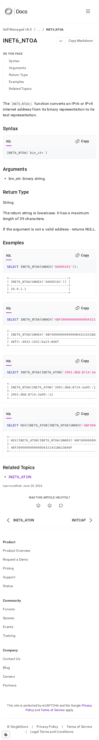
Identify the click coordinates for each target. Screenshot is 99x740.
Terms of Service (53, 710)
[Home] (16, 11)
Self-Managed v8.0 (17, 29)
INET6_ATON (20, 477)
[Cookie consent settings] (6, 734)
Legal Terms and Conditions (51, 732)
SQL (9, 141)
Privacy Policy (47, 727)
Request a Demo (15, 559)
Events (8, 627)
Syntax (14, 61)
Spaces (8, 618)
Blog (6, 668)
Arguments (17, 68)
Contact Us (11, 659)
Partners (9, 685)
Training (9, 636)
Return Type (18, 75)
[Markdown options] (61, 41)
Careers (9, 676)
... (39, 29)
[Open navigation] (88, 11)
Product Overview (16, 550)
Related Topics (20, 89)
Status (8, 586)
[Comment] (61, 505)
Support (9, 577)
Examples (16, 82)
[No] (49, 505)
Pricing (8, 568)
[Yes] (38, 505)
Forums (9, 609)
